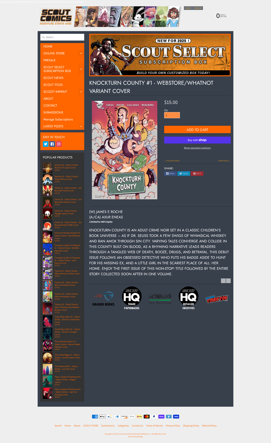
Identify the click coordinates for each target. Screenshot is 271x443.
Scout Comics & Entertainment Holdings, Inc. (134, 434)
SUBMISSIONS (53, 112)
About (77, 425)
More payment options (197, 148)
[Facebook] (52, 144)
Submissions (108, 425)
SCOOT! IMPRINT (63, 92)
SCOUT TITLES (53, 85)
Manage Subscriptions (58, 119)
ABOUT (48, 98)
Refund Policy (209, 425)
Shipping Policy (191, 425)
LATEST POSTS (63, 127)
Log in (188, 8)
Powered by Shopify (135, 436)
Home (68, 425)
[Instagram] (59, 144)
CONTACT (50, 105)
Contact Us (137, 425)
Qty (166, 110)
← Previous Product (172, 160)
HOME (47, 46)
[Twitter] (45, 144)
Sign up (198, 8)
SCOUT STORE (90, 425)
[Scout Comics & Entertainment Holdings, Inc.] (110, 17)
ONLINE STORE (63, 54)
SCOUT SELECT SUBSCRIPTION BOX (63, 69)
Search (58, 425)
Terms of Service (154, 425)
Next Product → (224, 160)
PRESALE (49, 60)
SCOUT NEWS (53, 78)
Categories (123, 425)
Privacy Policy (173, 425)
